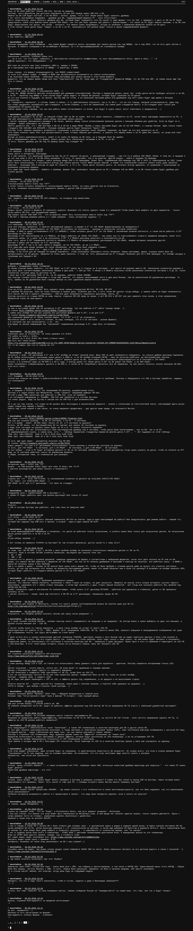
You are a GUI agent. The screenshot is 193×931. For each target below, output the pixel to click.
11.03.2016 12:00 (34, 777)
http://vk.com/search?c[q (21, 606)
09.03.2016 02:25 (34, 857)
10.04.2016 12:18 (34, 179)
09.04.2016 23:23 (34, 196)
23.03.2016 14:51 (34, 701)
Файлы (36, 2)
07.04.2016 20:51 (34, 548)
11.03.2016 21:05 (34, 749)
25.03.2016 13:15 (34, 661)
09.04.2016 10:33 (34, 476)
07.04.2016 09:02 (34, 578)
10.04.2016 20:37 (34, 114)
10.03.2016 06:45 (34, 809)
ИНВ (61, 2)
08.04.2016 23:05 (34, 491)
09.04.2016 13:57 (34, 374)
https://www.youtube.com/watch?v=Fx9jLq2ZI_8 (32, 851)
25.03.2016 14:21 (34, 651)
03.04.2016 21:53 (34, 602)
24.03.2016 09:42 (34, 691)
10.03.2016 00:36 (34, 823)
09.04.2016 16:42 (34, 264)
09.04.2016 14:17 (34, 353)
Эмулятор (12, 2)
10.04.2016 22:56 (34, 89)
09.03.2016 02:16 (34, 864)
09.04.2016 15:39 (34, 331)
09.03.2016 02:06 (34, 878)
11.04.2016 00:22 (34, 42)
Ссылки (46, 2)
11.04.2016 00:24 (34, 34)
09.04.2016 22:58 (34, 206)
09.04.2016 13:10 (34, 416)
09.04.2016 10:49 (34, 462)
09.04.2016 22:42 (34, 222)
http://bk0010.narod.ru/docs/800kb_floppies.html (45, 310)
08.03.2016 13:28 (34, 888)
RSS (54, 2)
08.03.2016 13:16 (34, 898)
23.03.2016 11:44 (34, 725)
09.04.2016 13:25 (34, 388)
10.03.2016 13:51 (34, 802)
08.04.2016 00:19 (34, 529)
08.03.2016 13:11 (34, 908)
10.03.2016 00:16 (34, 847)
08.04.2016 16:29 (34, 515)
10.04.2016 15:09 (34, 149)
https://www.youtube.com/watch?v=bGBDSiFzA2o (75, 837)
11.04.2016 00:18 (34, 54)
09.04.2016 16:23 (34, 287)
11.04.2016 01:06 (34, 9)
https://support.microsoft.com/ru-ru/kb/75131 (44, 315)
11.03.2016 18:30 (34, 763)
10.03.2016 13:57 (34, 787)
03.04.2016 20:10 (34, 611)
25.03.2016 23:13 (34, 619)
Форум (25, 2)
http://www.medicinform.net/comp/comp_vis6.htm (33, 656)
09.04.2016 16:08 (34, 306)
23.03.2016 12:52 (34, 713)
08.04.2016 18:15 (34, 503)
